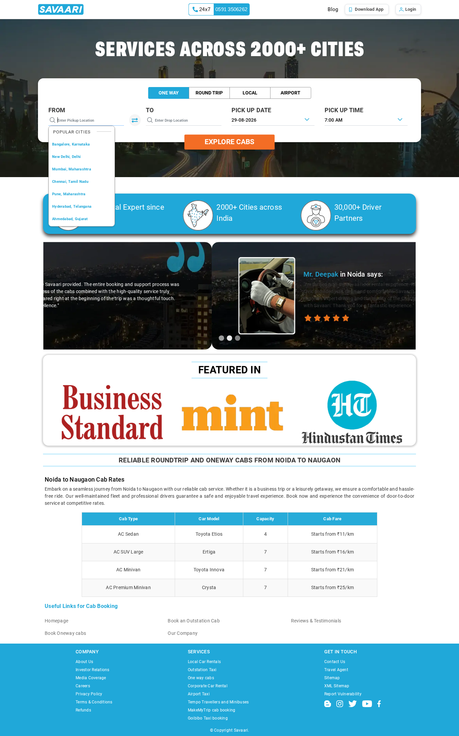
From (56, 110)
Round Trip (209, 92)
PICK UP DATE (252, 110)
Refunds (83, 710)
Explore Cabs (229, 142)
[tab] (221, 338)
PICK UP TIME (344, 110)
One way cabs (201, 678)
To (150, 110)
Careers (83, 686)
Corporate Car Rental (207, 686)
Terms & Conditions (94, 702)
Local (250, 92)
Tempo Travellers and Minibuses (218, 702)
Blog (333, 9)
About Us (84, 661)
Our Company (183, 633)
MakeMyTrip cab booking (212, 710)
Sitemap (332, 678)
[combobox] (366, 119)
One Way (169, 92)
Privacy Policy (89, 694)
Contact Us (334, 661)
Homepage (56, 620)
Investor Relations (93, 669)
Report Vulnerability (343, 694)
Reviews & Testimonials (316, 620)
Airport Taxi (199, 694)
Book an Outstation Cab (194, 620)
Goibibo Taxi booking (208, 718)
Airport (290, 92)
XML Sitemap (336, 686)
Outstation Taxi (202, 669)
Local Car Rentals (204, 661)
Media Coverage (91, 678)
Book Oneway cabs (65, 633)
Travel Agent (336, 669)
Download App (369, 9)
